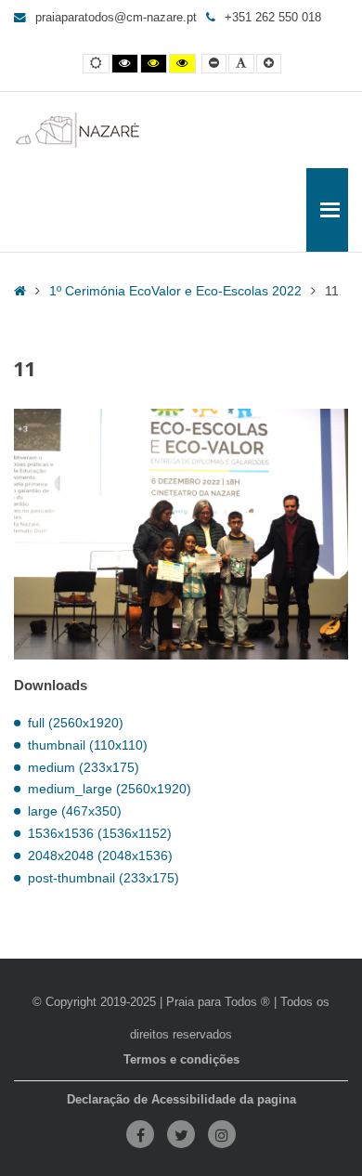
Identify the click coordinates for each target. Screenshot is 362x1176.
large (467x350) (75, 811)
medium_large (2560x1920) (109, 788)
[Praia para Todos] (78, 130)
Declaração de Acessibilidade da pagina (181, 1099)
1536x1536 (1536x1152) (100, 833)
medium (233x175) (83, 767)
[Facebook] (140, 1134)
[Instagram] (222, 1134)
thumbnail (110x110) (88, 745)
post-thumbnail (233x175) (103, 877)
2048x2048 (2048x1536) (100, 855)
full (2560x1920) (75, 722)
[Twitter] (181, 1134)
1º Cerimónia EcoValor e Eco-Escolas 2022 (175, 290)
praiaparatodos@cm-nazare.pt (116, 17)
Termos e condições (181, 1059)
